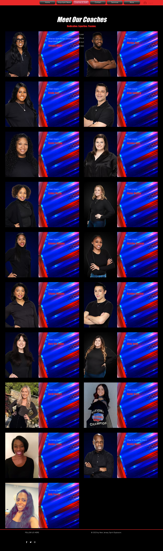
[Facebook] (27, 542)
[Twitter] (31, 542)
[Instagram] (35, 542)
